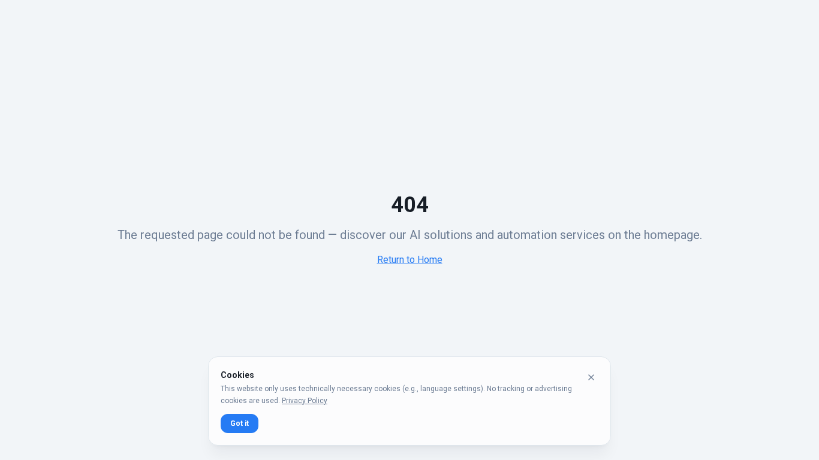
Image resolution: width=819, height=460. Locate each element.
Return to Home (409, 259)
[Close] (591, 377)
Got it (239, 423)
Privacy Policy (304, 401)
